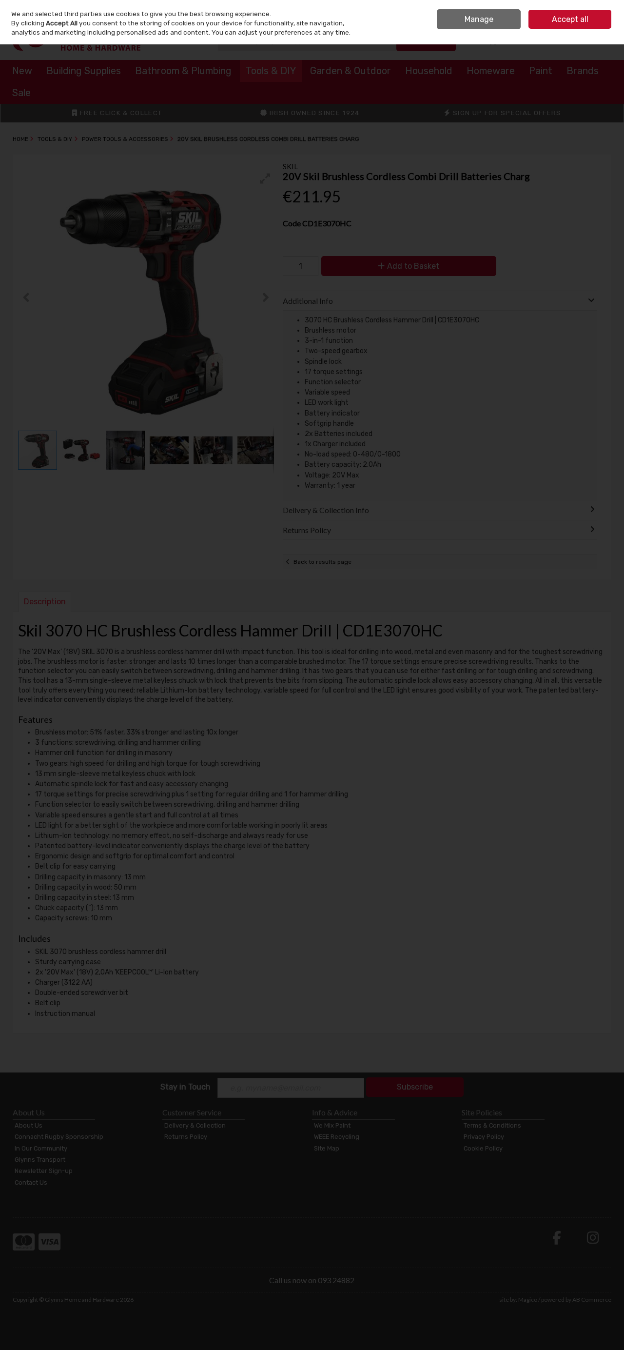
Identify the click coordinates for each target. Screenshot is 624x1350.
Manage (479, 19)
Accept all (570, 19)
